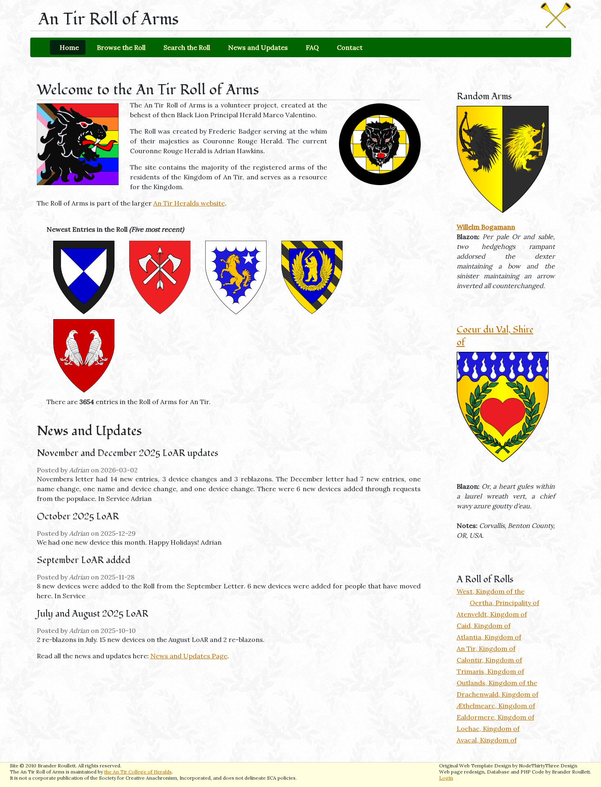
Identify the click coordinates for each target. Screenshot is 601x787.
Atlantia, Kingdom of (489, 637)
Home (69, 47)
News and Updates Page (188, 656)
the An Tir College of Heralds (138, 772)
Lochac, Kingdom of (488, 728)
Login (446, 778)
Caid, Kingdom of (484, 626)
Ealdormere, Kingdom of (495, 717)
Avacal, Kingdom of (487, 740)
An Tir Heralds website (189, 203)
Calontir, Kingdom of (489, 660)
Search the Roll (187, 47)
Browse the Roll (121, 47)
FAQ (312, 47)
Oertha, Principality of (504, 603)
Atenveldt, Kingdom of (492, 614)
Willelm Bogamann (486, 227)
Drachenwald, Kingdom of (497, 694)
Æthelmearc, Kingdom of (496, 706)
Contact (350, 47)
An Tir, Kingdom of (486, 648)
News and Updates (258, 47)
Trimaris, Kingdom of (490, 671)
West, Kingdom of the (491, 591)
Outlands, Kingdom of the (497, 683)
